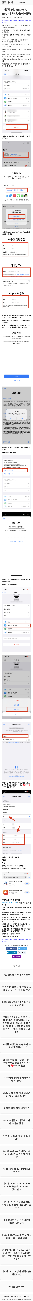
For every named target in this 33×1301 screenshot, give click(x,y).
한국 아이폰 (7, 2)
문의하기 (27, 1296)
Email (18, 956)
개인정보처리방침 (16, 1296)
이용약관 (6, 1296)
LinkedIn (13, 952)
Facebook (13, 948)
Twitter (24, 948)
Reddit (23, 952)
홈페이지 (22, 2)
